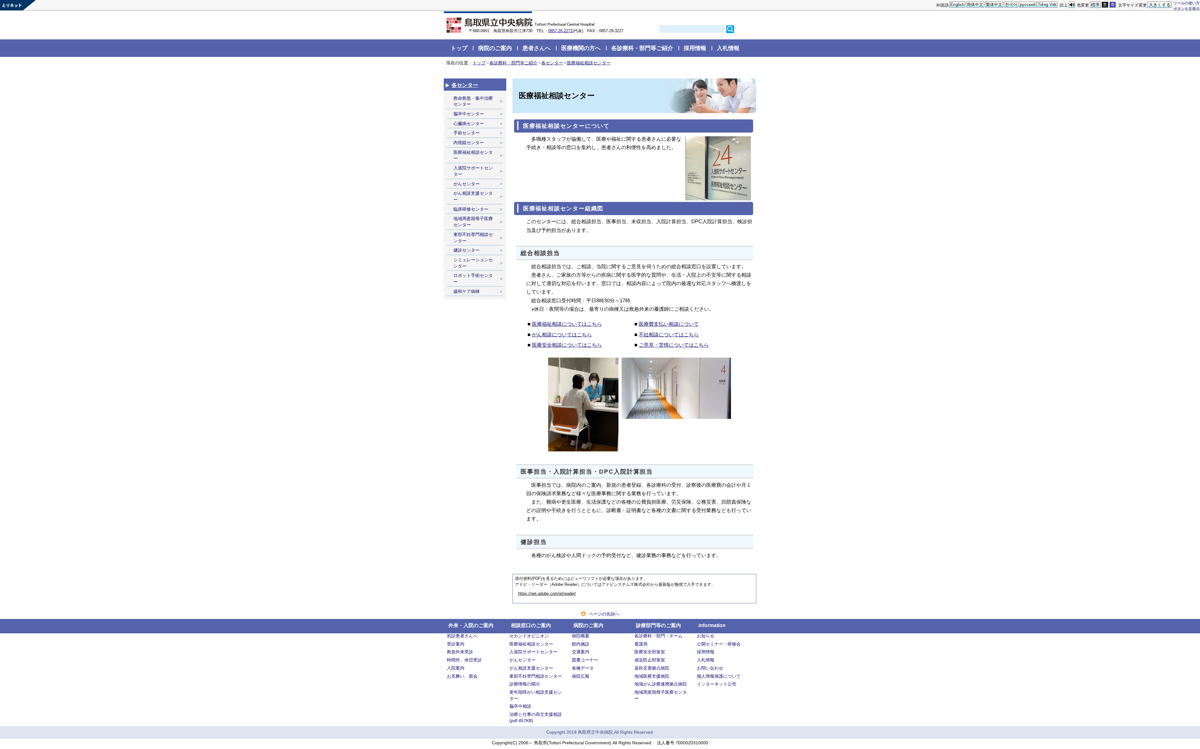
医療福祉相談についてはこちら (567, 324)
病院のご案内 (495, 48)
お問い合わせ (710, 668)
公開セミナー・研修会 (719, 643)
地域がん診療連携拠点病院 (660, 683)
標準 (1095, 4)
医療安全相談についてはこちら (567, 345)
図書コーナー (585, 659)
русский (1027, 4)
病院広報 (580, 676)
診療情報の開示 (524, 683)
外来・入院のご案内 (470, 625)
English (957, 4)
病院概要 (580, 635)
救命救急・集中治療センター (473, 101)
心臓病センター (468, 123)
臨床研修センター (470, 209)
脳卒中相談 (520, 706)
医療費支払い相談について (669, 324)
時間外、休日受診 (464, 659)
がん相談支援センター (473, 196)
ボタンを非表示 (1186, 9)
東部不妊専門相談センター (473, 237)
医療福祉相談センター (589, 62)
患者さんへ (536, 48)
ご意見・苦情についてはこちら (674, 345)
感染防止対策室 (649, 659)
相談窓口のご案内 (531, 625)
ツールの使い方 (1186, 3)
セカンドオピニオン (529, 635)
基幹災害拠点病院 (651, 668)
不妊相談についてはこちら (669, 334)
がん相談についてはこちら (562, 334)
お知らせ (705, 635)
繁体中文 (994, 4)
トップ (459, 48)
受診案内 (455, 643)
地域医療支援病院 (651, 676)
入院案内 (455, 668)
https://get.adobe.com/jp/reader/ (547, 593)
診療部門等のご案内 (658, 625)
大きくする (1160, 4)
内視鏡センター (468, 142)
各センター (552, 62)
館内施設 (580, 643)
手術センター (466, 132)
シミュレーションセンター (473, 263)
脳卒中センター (468, 113)
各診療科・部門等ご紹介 (642, 48)
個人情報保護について (719, 676)
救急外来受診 (460, 651)
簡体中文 (975, 4)
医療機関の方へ (581, 48)
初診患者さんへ (462, 635)
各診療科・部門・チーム (658, 635)
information (712, 625)
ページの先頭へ (604, 613)
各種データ (583, 668)
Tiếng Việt (1047, 4)
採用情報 (695, 48)
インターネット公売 (716, 683)
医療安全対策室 (649, 651)
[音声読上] (1072, 5)
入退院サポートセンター (473, 171)
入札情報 (728, 48)
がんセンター (466, 183)
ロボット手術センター (473, 278)
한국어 (1011, 4)
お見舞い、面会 (462, 676)
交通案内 (580, 651)
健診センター (466, 250)
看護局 (641, 643)
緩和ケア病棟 (466, 291)
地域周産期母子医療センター (473, 221)
